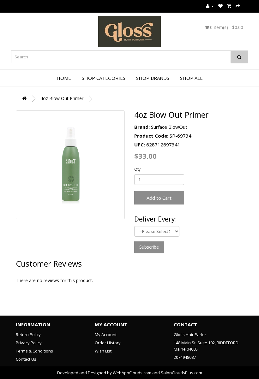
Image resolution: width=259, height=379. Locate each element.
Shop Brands (152, 78)
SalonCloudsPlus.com (181, 373)
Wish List (103, 351)
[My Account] (210, 6)
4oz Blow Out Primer (61, 98)
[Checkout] (238, 6)
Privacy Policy (29, 343)
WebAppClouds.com (132, 373)
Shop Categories (103, 78)
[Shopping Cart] (229, 6)
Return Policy (28, 334)
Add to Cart (159, 198)
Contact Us (26, 359)
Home (64, 78)
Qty (137, 169)
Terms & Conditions (34, 351)
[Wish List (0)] (220, 6)
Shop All (191, 78)
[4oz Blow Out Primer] (70, 164)
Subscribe (149, 247)
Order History (108, 343)
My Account (106, 334)
